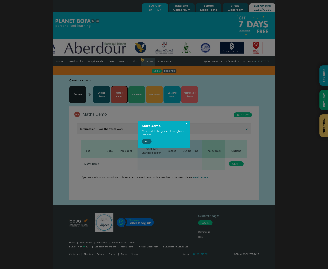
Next (146, 141)
